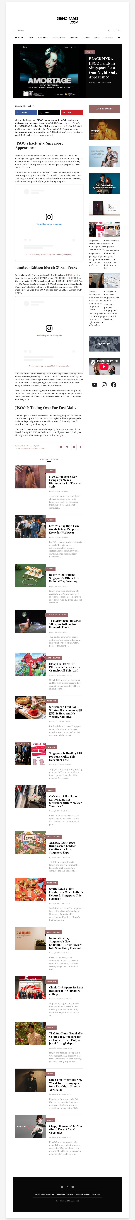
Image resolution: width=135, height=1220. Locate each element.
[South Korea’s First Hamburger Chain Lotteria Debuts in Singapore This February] (30, 889)
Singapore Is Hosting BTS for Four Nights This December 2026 (65, 756)
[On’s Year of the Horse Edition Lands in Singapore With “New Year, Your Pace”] (30, 796)
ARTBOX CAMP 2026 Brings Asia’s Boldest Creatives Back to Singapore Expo (62, 847)
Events (89, 52)
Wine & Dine (43, 38)
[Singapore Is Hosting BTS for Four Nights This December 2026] (30, 753)
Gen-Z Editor (106, 82)
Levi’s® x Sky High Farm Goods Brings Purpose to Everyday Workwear (65, 529)
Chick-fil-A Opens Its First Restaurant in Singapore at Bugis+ (66, 991)
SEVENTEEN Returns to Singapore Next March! (111, 296)
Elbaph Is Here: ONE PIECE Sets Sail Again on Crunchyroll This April (64, 667)
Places (97, 38)
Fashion (86, 38)
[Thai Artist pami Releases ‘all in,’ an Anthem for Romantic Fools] (30, 621)
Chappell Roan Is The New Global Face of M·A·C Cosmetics (65, 1129)
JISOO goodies (73, 275)
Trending (109, 38)
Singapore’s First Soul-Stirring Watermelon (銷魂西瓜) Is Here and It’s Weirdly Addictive (66, 711)
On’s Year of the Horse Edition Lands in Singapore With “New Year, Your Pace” (65, 801)
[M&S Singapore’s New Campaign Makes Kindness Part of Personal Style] (30, 476)
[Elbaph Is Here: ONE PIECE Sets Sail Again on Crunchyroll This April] (30, 664)
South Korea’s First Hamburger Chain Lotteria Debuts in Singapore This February (66, 893)
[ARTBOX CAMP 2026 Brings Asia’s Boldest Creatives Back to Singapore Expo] (30, 842)
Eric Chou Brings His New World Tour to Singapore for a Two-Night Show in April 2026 (65, 1084)
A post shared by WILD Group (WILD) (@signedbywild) (49, 254)
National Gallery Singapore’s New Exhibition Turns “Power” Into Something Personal (65, 943)
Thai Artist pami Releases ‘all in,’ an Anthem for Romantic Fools (65, 624)
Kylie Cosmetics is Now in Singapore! (111, 243)
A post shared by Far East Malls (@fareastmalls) (49, 366)
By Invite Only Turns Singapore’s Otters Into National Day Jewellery (64, 578)
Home (31, 38)
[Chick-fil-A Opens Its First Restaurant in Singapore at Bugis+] (30, 987)
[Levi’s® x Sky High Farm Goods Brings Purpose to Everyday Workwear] (30, 526)
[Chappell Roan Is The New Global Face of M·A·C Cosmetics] (30, 1126)
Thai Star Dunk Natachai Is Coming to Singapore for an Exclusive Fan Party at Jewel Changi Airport (66, 1038)
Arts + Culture (59, 38)
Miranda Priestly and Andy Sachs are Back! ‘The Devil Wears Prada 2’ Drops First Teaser (96, 300)
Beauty (50, 1120)
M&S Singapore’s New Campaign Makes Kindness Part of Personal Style (65, 481)
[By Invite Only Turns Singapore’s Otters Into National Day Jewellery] (30, 575)
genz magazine (24, 448)
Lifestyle (74, 38)
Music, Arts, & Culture (56, 615)
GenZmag (34, 448)
